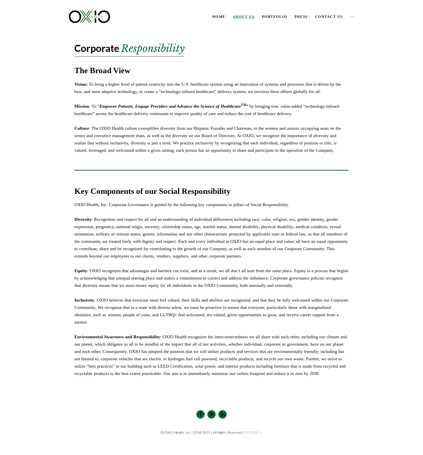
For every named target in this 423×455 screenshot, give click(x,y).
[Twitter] (211, 414)
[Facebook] (200, 414)
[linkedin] (222, 414)
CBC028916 (252, 432)
